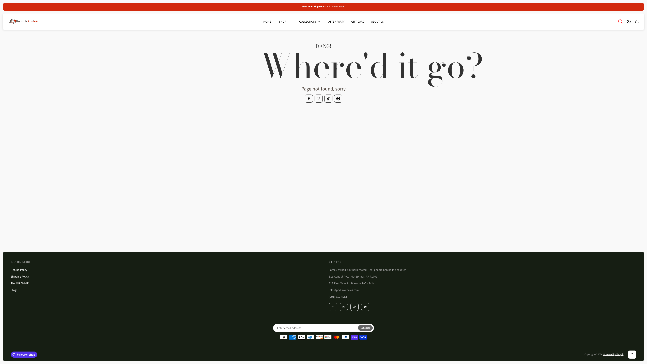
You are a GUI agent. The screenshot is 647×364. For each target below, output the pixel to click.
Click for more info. (335, 6)
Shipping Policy (20, 276)
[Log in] (629, 22)
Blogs (14, 290)
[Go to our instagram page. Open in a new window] (319, 99)
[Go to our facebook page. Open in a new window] (309, 99)
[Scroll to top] (632, 355)
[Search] (620, 22)
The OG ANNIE (20, 283)
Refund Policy (19, 269)
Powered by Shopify (613, 354)
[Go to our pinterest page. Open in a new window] (338, 99)
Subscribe (365, 328)
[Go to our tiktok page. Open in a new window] (328, 99)
